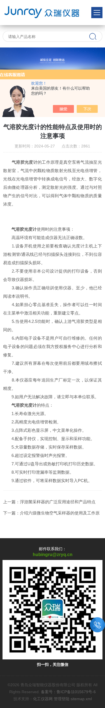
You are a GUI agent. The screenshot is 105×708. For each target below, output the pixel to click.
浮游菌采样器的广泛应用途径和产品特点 (57, 501)
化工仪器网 (43, 699)
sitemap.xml (81, 699)
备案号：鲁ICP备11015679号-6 (68, 692)
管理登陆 (61, 699)
